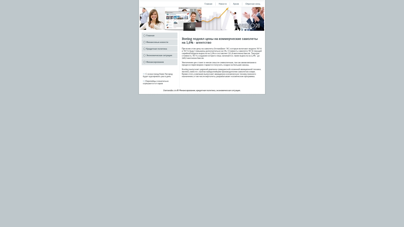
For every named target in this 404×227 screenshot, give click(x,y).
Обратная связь (252, 4)
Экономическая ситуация (159, 55)
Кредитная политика (156, 49)
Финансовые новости (157, 42)
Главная (208, 4)
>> (144, 74)
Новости (223, 4)
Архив (236, 4)
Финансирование (155, 62)
